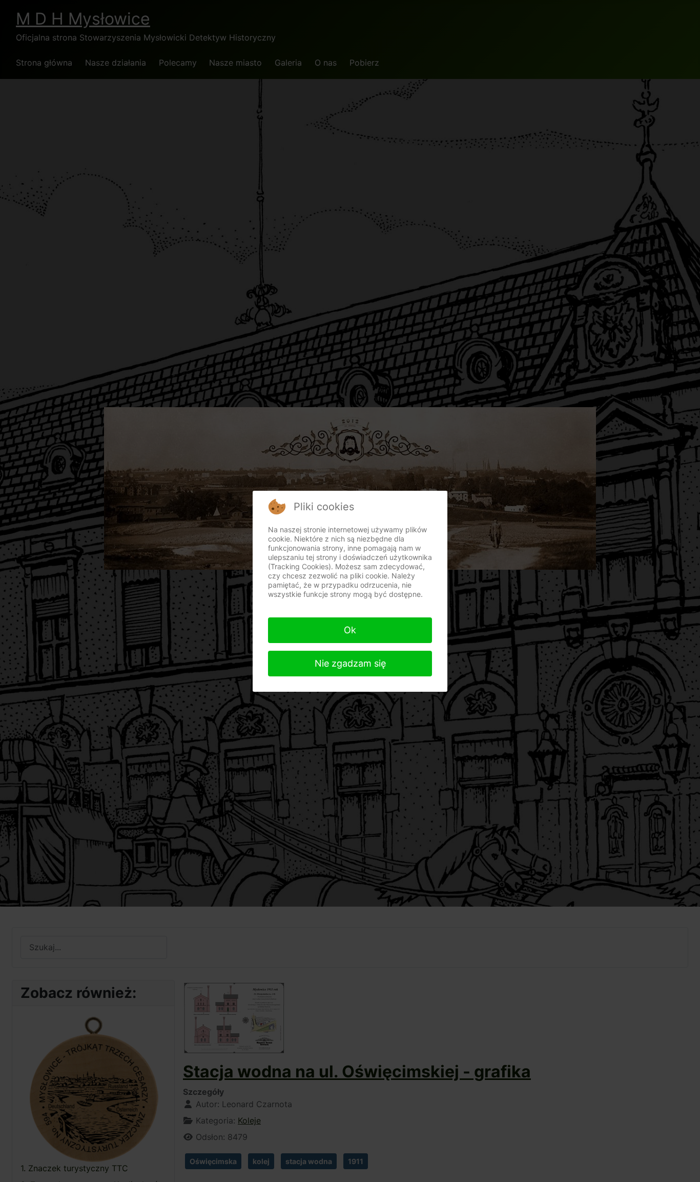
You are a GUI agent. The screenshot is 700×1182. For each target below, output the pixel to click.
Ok (350, 630)
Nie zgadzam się (350, 663)
